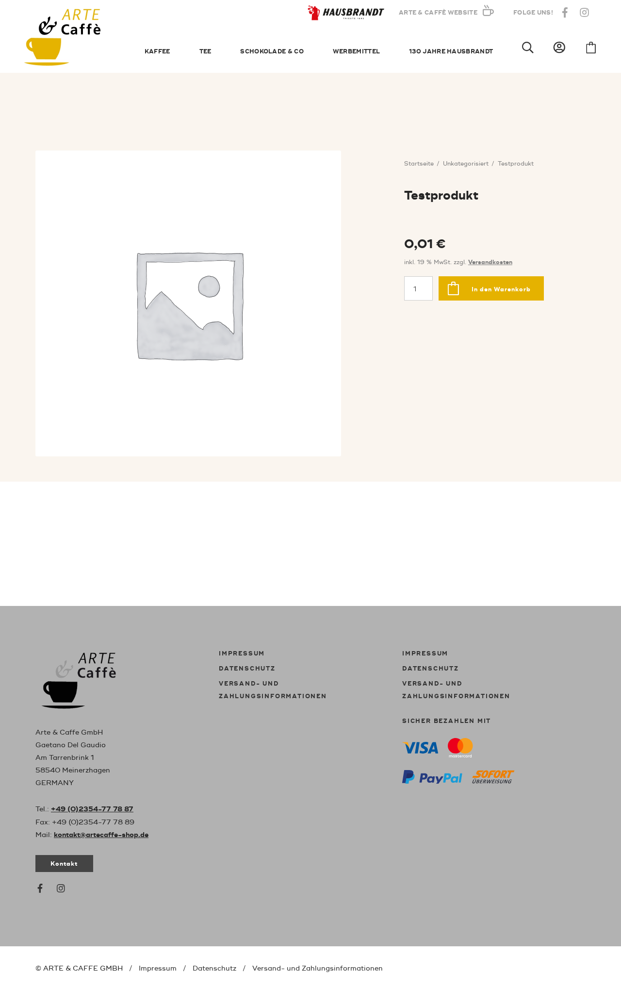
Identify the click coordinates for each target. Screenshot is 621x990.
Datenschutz (247, 668)
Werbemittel (356, 51)
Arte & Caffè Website (438, 13)
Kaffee (157, 51)
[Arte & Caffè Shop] (88, 678)
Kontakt (64, 864)
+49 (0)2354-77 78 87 (92, 809)
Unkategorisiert (466, 164)
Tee (205, 51)
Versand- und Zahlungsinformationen (317, 968)
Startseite (419, 164)
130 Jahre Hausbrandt (451, 51)
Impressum (242, 653)
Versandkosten (490, 262)
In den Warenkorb (501, 289)
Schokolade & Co (272, 51)
